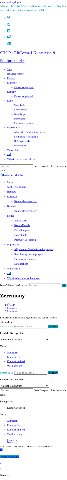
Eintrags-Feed (14, 357)
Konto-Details (22, 225)
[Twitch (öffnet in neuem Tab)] (9, 37)
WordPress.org (14, 366)
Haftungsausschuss (25, 259)
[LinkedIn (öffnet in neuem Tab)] (8, 31)
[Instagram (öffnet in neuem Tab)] (8, 24)
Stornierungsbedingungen (28, 254)
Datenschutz (21, 263)
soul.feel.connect (16, 186)
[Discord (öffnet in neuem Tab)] (9, 43)
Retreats (11, 191)
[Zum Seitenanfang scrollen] (1, 449)
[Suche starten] (64, 285)
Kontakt (11, 206)
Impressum (13, 244)
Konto (10, 215)
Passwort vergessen (25, 239)
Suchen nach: (6, 326)
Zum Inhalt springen (10, 2)
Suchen (53, 326)
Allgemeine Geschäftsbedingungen (33, 249)
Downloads (20, 234)
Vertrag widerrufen (9, 456)
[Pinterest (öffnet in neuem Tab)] (8, 18)
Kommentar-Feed (16, 361)
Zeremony (12, 311)
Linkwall (12, 196)
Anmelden (12, 352)
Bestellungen (21, 230)
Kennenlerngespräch (25, 201)
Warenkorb (20, 220)
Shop (10, 182)
